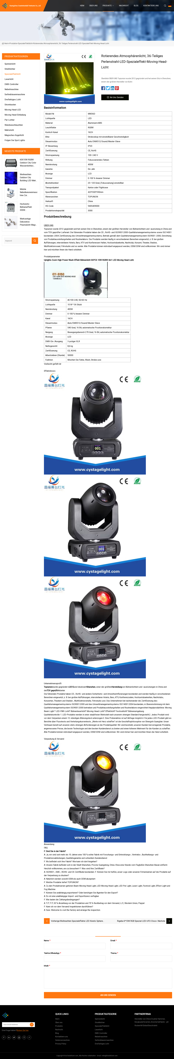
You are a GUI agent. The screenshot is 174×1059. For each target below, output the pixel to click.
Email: (114, 941)
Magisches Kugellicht (14, 135)
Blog (136, 6)
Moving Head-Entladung (15, 115)
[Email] (32, 1025)
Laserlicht (9, 79)
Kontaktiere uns (151, 6)
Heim (82, 6)
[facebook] (4, 1037)
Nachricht (124, 6)
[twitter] (14, 1037)
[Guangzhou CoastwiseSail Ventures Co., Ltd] (14, 1015)
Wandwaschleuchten (14, 125)
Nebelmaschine (11, 89)
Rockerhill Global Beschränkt (146, 1025)
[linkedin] (9, 1037)
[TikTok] (29, 1037)
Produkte (107, 6)
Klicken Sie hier (23, 1030)
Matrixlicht (9, 130)
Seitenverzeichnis (62, 1040)
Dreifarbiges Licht (13, 99)
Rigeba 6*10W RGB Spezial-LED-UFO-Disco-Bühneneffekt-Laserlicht (137, 921)
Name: (47, 941)
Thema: (114, 953)
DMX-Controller (11, 84)
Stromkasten (10, 104)
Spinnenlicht (10, 64)
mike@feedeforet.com (110, 1056)
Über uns (93, 6)
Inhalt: (47, 966)
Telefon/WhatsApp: (52, 953)
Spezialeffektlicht (25, 43)
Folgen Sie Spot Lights (15, 140)
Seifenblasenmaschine (15, 94)
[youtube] (19, 1037)
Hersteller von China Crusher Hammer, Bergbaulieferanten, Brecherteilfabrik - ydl (151, 1020)
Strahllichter (10, 69)
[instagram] (24, 1037)
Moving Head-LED (13, 110)
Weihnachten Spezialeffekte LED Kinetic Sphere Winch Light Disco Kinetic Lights (81, 921)
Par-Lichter (10, 120)
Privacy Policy (60, 1044)
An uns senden (117, 97)
